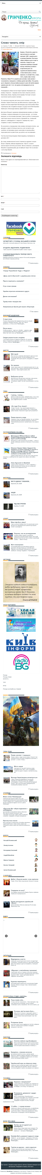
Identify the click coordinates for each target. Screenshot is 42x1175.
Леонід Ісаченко (8, 845)
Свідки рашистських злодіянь (14, 337)
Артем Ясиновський (10, 870)
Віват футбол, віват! (18, 522)
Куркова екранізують (18, 981)
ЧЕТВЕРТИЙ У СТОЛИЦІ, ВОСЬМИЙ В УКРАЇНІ (19, 241)
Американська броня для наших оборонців (18, 307)
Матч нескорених (17, 544)
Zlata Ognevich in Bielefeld (20, 463)
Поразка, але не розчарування (25, 533)
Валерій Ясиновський (10, 840)
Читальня (13, 153)
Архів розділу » (34, 263)
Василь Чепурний (9, 865)
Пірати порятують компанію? (13, 281)
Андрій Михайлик (9, 855)
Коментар (4, 164)
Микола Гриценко (9, 860)
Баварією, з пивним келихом (21, 1052)
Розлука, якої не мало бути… (24, 1011)
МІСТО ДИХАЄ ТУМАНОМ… (20, 481)
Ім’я (2, 196)
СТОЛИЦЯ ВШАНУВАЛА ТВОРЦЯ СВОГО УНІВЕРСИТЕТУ (17, 254)
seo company (35, 1171)
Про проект (4, 1164)
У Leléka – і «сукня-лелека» (20, 1106)
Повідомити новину (21, 1166)
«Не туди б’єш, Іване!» (19, 406)
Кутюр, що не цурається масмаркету (23, 1125)
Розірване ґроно (17, 1022)
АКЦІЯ (13, 492)
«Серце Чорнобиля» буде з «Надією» (16, 271)
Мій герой (14, 354)
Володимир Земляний (10, 850)
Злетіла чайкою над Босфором (25, 1041)
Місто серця (18, 766)
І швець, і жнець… (17, 395)
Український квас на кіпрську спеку (23, 1063)
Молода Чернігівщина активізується (24, 777)
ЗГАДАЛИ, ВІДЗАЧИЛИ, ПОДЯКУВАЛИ (16, 248)
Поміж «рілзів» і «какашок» (20, 755)
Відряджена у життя (18, 959)
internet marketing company (25, 1173)
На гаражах (15, 365)
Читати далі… (21, 323)
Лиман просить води (18, 417)
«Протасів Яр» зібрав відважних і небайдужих (15, 809)
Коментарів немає (7, 49)
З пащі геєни (7, 319)
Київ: (39, 30)
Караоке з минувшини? (22, 1082)
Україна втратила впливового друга (16, 291)
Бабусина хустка (17, 376)
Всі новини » (35, 311)
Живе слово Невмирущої (12, 797)
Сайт (2, 209)
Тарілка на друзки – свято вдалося (23, 1147)
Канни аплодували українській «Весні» (22, 902)
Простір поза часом (10, 820)
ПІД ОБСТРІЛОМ (20, 504)
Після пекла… (8, 328)
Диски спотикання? (10, 296)
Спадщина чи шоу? (18, 890)
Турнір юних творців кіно (12, 301)
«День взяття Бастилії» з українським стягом (19, 276)
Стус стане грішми (9, 286)
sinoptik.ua (12, 689)
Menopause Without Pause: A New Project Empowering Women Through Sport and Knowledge (24, 437)
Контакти (30, 1166)
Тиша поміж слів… (17, 1000)
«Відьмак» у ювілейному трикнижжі (24, 970)
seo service (23, 1171)
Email (3, 203)
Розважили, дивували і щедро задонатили (25, 1093)
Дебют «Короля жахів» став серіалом (24, 879)
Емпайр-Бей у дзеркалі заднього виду (25, 1136)
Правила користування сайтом (18, 1164)
